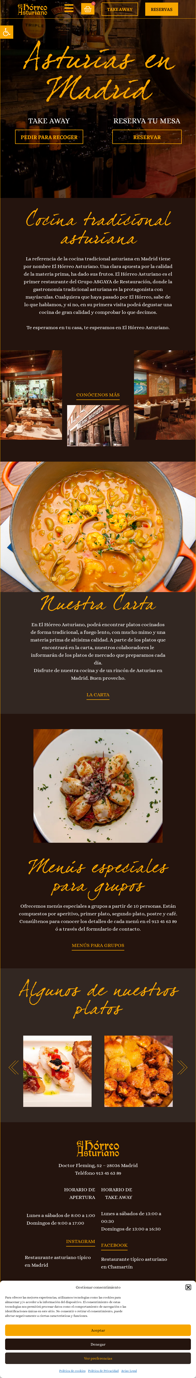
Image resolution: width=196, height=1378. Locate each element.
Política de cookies (72, 1371)
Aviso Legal (129, 1371)
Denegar (98, 1344)
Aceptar (98, 1330)
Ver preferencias (98, 1358)
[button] (6, 32)
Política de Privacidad (103, 1371)
